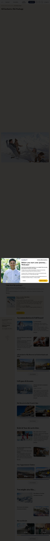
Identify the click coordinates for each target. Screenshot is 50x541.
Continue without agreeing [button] (42, 259)
